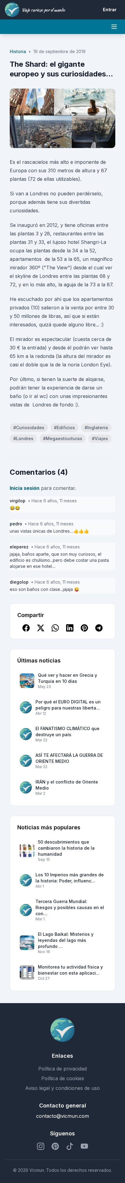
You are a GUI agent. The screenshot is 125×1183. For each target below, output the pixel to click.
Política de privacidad (62, 1069)
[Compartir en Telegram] (99, 628)
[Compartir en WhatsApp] (55, 628)
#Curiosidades (28, 427)
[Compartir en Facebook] (26, 628)
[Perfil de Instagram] (40, 1146)
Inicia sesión (24, 488)
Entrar (110, 9)
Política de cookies (62, 1078)
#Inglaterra (96, 427)
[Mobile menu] (114, 27)
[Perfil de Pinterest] (55, 1146)
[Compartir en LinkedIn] (69, 628)
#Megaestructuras (62, 438)
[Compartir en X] (40, 628)
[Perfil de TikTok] (69, 1146)
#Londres (23, 438)
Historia (18, 51)
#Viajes (100, 438)
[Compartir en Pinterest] (84, 628)
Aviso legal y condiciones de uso (62, 1088)
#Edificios (64, 427)
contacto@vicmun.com (62, 1116)
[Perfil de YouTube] (84, 1146)
